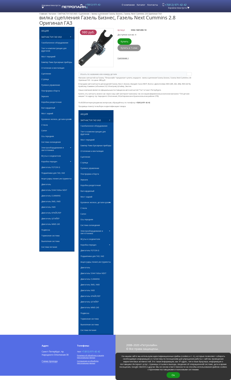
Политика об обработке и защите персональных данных (90, 356)
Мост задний (47, 113)
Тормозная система (50, 235)
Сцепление (84, 13)
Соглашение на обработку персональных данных (88, 362)
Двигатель (46, 184)
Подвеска (45, 230)
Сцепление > (123, 58)
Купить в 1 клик (129, 47)
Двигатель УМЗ (48, 207)
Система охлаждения (51, 142)
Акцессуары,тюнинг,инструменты (56, 178)
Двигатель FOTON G (50, 167)
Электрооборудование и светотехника (52, 148)
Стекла (44, 125)
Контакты (152, 4)
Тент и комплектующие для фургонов (53, 49)
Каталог (141, 4)
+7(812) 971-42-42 (93, 6)
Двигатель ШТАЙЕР (50, 218)
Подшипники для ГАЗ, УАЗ (53, 173)
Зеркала (45, 96)
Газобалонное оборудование (54, 43)
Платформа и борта (50, 91)
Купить (124, 41)
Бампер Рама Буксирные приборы (56, 62)
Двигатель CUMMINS (51, 196)
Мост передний (48, 56)
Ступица (45, 79)
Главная (43, 13)
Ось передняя (47, 136)
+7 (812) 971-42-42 (91, 351)
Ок (173, 375)
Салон (44, 130)
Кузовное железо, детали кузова (56, 119)
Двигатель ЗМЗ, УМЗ (50, 201)
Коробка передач (49, 161)
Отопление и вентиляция (52, 68)
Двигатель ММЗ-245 (50, 224)
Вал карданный (48, 108)
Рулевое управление (50, 85)
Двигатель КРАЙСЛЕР (51, 213)
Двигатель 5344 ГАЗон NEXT (54, 190)
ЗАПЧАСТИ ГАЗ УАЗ (67, 13)
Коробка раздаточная (51, 102)
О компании (128, 4)
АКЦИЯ (45, 31)
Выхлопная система (50, 241)
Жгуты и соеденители (51, 156)
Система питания (49, 247)
